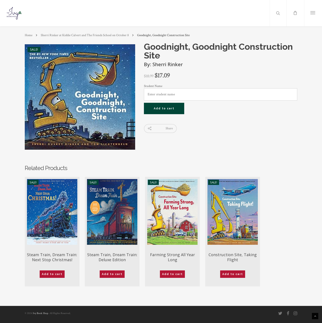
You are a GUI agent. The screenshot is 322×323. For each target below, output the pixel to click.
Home (28, 35)
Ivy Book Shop (40, 313)
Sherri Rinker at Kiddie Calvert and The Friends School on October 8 (85, 35)
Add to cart (164, 108)
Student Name (153, 86)
